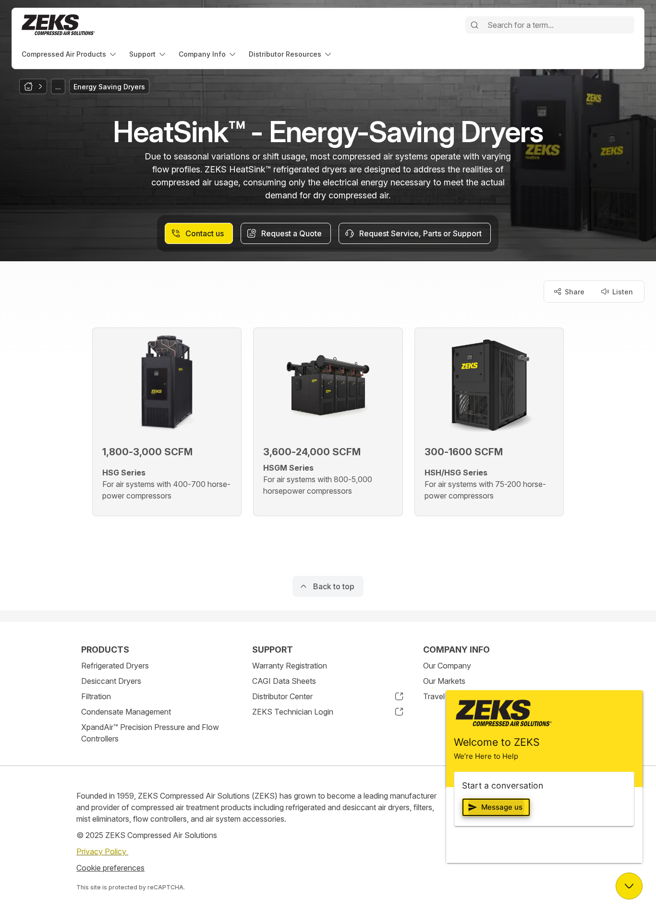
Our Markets (444, 681)
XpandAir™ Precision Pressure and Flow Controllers (150, 732)
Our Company (447, 665)
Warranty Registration (289, 665)
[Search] (474, 25)
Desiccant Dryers (111, 681)
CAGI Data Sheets (284, 681)
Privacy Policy (102, 851)
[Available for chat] (629, 886)
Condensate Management (126, 712)
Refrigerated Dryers (115, 665)
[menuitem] (70, 54)
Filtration (96, 696)
